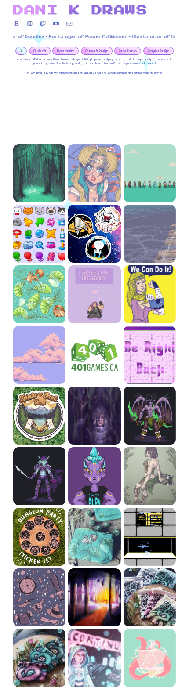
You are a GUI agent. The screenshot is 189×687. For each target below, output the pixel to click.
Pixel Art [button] (39, 51)
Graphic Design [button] (158, 51)
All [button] (21, 51)
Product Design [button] (96, 51)
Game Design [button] (128, 51)
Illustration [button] (65, 51)
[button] (16, 23)
